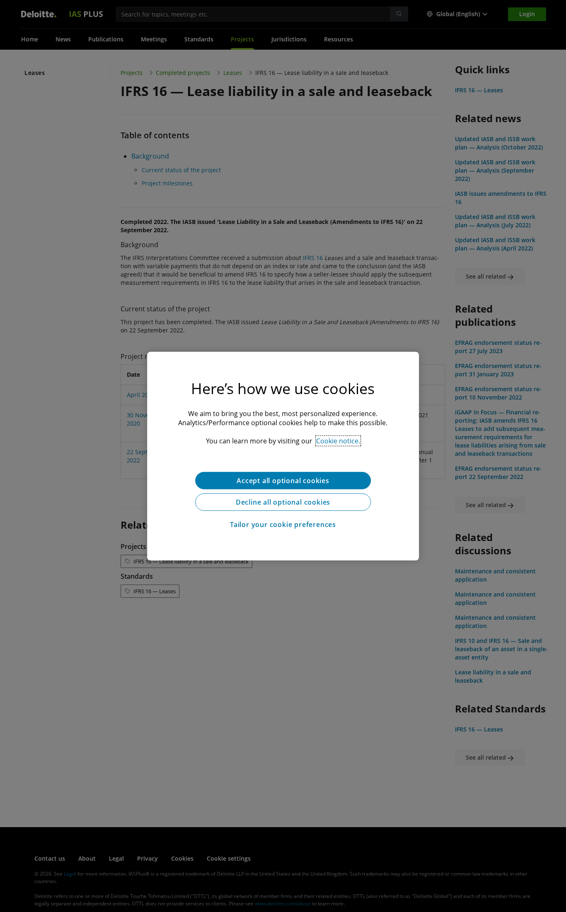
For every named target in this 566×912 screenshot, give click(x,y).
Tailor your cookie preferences (283, 524)
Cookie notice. (338, 440)
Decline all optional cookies (283, 501)
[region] (283, 455)
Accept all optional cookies (283, 480)
